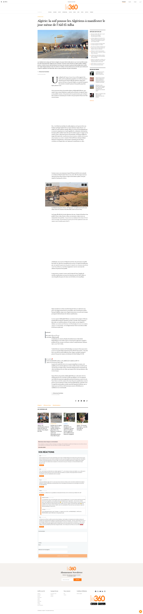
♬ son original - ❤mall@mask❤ (52, 338)
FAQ (64, 595)
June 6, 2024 (60, 364)
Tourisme (91, 12)
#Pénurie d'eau (47, 407)
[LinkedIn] (102, 592)
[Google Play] (101, 605)
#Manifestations (56, 407)
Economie (54, 12)
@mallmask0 (47, 334)
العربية (140, 1)
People (82, 12)
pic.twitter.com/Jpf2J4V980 (50, 362)
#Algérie (40, 407)
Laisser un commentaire (63, 557)
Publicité (52, 596)
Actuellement (40, 12)
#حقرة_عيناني (48, 337)
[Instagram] (104, 592)
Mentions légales (79, 595)
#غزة (46, 360)
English (129, 1)
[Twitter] (98, 592)
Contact (65, 596)
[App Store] (94, 605)
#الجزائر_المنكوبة (73, 362)
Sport (78, 12)
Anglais (135, 1)
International (64, 12)
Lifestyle (86, 12)
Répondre (41, 466)
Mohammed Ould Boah (44, 71)
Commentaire (41, 532)
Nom (39, 546)
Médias (74, 12)
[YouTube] (100, 592)
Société (59, 12)
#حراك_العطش (66, 362)
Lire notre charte (42, 448)
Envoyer (77, 581)
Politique (50, 12)
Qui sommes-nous (53, 595)
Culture (70, 12)
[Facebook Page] (95, 592)
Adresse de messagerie (44, 551)
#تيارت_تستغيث (60, 362)
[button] (140, 611)
